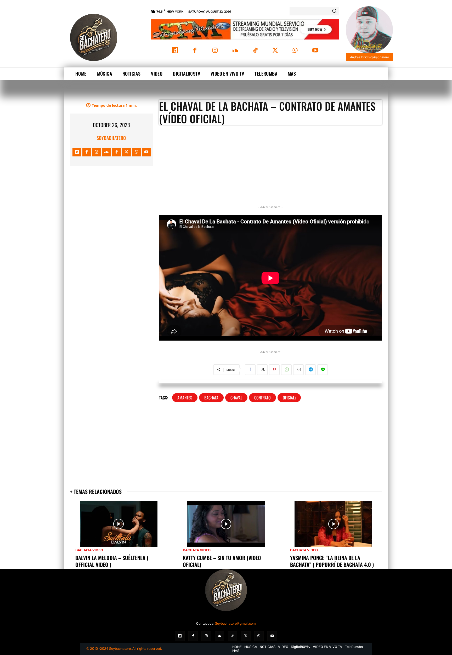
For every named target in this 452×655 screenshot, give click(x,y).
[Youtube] (315, 51)
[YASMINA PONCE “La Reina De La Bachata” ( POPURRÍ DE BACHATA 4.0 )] (333, 524)
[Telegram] (310, 369)
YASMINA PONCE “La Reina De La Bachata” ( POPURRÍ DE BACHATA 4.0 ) (332, 561)
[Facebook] (195, 51)
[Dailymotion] (175, 51)
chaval (236, 397)
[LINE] (322, 369)
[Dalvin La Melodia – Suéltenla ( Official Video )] (118, 524)
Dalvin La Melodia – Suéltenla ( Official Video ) (112, 561)
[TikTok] (255, 51)
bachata (211, 397)
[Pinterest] (274, 369)
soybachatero (111, 137)
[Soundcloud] (235, 51)
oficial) (289, 397)
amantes (184, 397)
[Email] (298, 369)
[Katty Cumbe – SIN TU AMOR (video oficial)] (226, 524)
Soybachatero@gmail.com (235, 623)
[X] (275, 51)
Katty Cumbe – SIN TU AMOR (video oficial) (222, 561)
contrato (262, 397)
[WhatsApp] (295, 51)
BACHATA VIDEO (89, 550)
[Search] (334, 11)
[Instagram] (215, 51)
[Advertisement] (111, 206)
